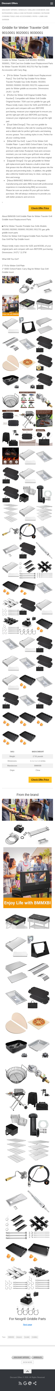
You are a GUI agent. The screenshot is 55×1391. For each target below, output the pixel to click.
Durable (26, 1337)
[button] (27, 1324)
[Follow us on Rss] (20, 1383)
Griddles (22, 10)
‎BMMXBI (11, 1337)
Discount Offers (10, 3)
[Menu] (51, 3)
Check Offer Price (40, 208)
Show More (27, 1362)
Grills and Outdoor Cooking (27, 13)
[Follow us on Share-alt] (35, 1383)
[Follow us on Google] (25, 1383)
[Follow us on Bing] (30, 1383)
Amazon (19, 1337)
